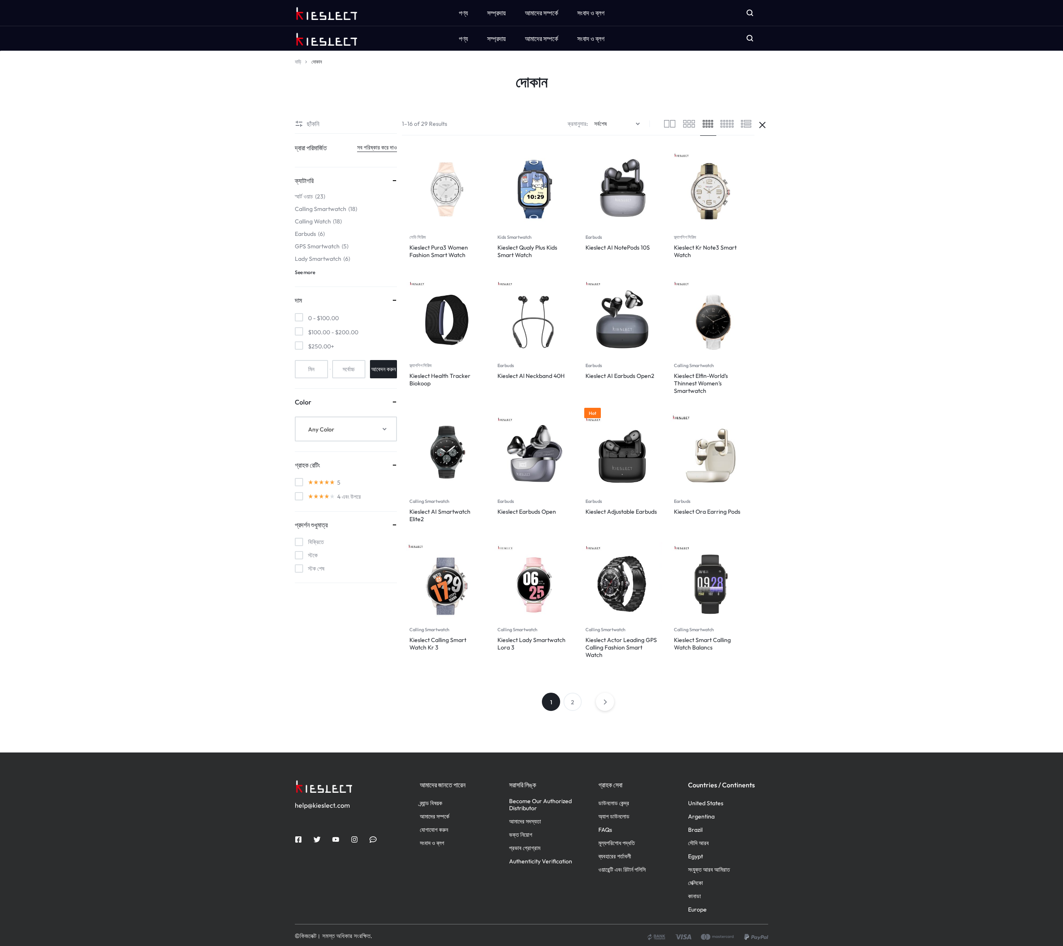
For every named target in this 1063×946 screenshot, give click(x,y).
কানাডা (694, 896)
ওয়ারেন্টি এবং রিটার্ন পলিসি (622, 869)
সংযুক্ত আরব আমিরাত (709, 869)
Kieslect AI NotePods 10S (617, 247)
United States (705, 803)
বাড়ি (298, 62)
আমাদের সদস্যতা (525, 821)
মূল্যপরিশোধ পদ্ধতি (616, 843)
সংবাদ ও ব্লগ (591, 38)
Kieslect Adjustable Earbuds (621, 511)
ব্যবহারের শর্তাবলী (614, 856)
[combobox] (346, 429)
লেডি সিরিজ (417, 237)
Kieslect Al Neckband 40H (531, 376)
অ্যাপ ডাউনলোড (613, 816)
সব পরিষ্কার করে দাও (377, 147)
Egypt (695, 856)
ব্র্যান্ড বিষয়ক (431, 803)
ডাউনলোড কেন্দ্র (613, 803)
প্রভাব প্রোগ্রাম (524, 848)
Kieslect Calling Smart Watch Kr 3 (437, 643)
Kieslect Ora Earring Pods (707, 511)
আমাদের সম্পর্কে (541, 38)
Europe (697, 909)
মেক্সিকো (695, 883)
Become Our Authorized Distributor (540, 805)
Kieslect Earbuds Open (526, 511)
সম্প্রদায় (496, 38)
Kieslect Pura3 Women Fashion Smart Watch (438, 251)
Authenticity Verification (540, 861)
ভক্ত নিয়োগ (520, 834)
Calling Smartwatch (694, 365)
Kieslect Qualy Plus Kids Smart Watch (527, 251)
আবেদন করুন (383, 369)
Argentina (701, 816)
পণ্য (463, 38)
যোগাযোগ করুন (434, 829)
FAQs (605, 829)
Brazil (695, 829)
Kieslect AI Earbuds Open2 (619, 376)
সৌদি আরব (698, 843)
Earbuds (593, 237)
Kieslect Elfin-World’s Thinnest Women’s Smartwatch (701, 383)
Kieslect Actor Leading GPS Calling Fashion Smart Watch (621, 647)
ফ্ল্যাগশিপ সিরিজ (685, 237)
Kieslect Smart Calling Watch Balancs (702, 643)
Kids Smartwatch (514, 237)
